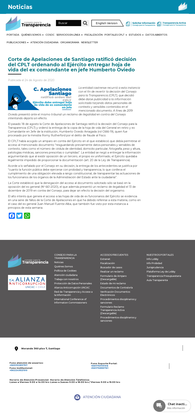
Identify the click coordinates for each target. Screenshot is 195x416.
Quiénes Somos (31, 34)
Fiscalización (94, 34)
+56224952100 (18, 370)
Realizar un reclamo (112, 271)
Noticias (58, 262)
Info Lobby (152, 259)
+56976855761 (99, 368)
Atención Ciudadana (44, 42)
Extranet (105, 259)
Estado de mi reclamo (113, 283)
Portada (13, 34)
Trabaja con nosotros (66, 279)
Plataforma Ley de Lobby (161, 271)
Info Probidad (154, 263)
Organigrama (69, 42)
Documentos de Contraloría (116, 287)
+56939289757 (18, 365)
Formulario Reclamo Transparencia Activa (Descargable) (112, 310)
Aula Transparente (157, 280)
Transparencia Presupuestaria (164, 276)
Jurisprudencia (155, 267)
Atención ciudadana (66, 275)
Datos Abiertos (156, 34)
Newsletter (89, 42)
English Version (106, 23)
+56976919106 (99, 365)
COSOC (50, 34)
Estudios (135, 34)
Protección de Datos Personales (73, 283)
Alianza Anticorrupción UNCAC (72, 287)
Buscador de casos (111, 267)
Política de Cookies (65, 270)
